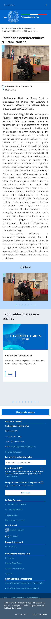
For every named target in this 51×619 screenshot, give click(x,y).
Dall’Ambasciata (25, 28)
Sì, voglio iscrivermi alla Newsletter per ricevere (23, 482)
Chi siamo (9, 557)
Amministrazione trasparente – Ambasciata (24, 583)
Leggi (12, 374)
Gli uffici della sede (13, 451)
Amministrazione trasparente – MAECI (22, 588)
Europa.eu (13, 536)
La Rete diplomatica (13, 509)
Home (4, 28)
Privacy (7, 476)
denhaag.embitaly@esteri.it (23, 446)
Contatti (8, 573)
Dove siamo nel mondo (15, 520)
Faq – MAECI (10, 546)
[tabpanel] (25, 288)
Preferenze (21, 615)
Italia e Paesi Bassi (13, 563)
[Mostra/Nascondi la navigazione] (5, 16)
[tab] (16, 304)
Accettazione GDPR (13, 468)
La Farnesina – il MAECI (15, 504)
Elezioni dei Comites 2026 (18, 355)
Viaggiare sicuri (11, 514)
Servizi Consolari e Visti (15, 568)
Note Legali (14, 476)
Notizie (13, 28)
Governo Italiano (9, 5)
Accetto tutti (39, 615)
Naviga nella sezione (25, 412)
